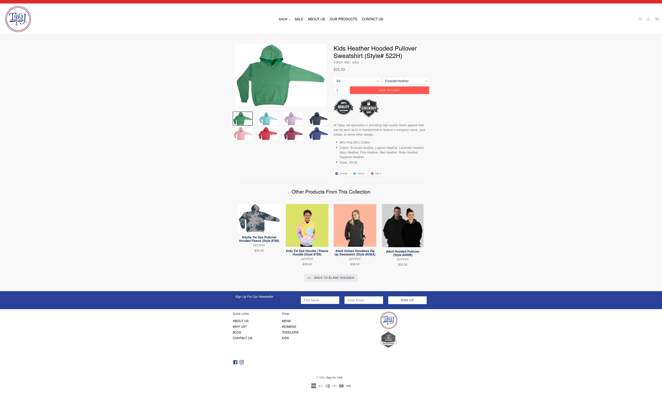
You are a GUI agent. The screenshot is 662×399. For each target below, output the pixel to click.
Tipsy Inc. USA (334, 377)
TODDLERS (290, 332)
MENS (286, 320)
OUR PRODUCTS (343, 18)
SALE (299, 18)
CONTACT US (372, 18)
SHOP (283, 19)
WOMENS (289, 326)
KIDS (285, 338)
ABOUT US (316, 18)
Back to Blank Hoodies (333, 278)
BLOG (237, 332)
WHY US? (240, 326)
